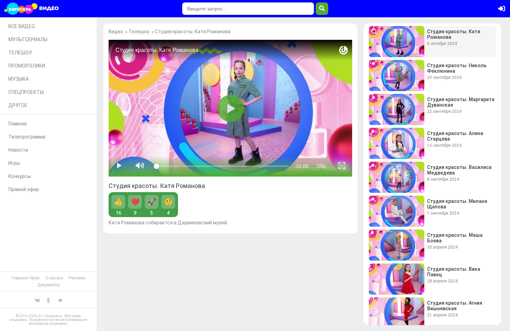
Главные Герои (25, 278)
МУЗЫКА (18, 79)
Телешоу (139, 31)
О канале (54, 278)
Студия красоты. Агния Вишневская (454, 305)
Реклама (77, 278)
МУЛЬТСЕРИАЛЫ (28, 39)
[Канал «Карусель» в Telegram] (59, 299)
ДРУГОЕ (17, 105)
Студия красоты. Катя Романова (192, 31)
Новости (18, 150)
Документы (48, 285)
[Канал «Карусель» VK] (37, 299)
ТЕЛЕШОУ (20, 52)
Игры (14, 163)
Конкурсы (19, 176)
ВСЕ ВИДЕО (21, 26)
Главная (17, 123)
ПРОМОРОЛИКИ (26, 66)
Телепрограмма (26, 137)
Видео (116, 31)
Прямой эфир (23, 189)
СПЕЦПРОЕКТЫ (26, 92)
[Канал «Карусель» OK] (48, 299)
